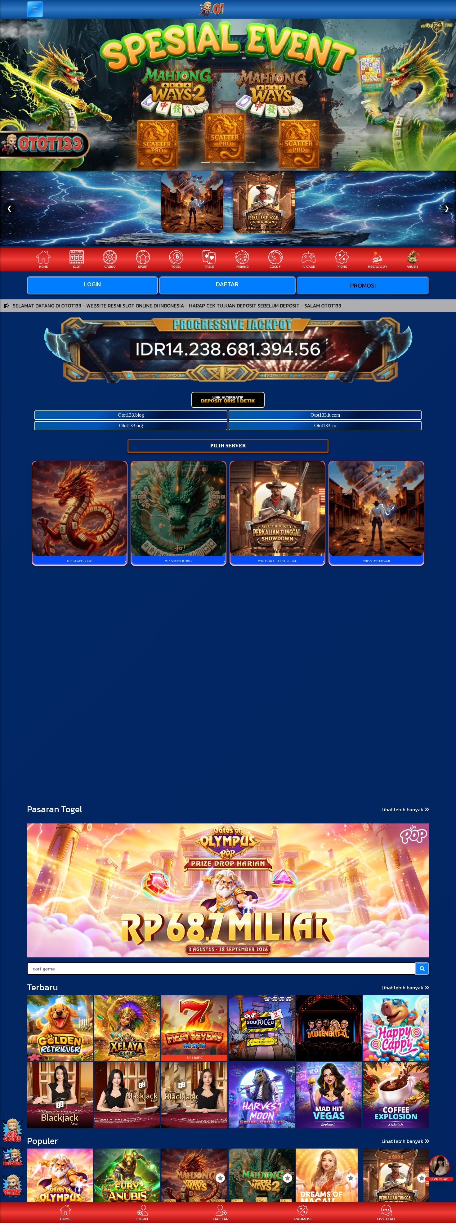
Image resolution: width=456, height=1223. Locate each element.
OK (228, 673)
